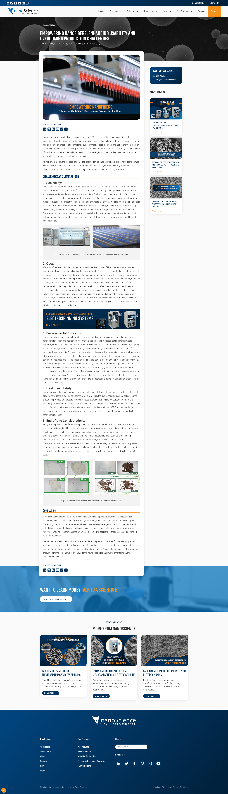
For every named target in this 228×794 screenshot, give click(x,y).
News (43, 766)
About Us (44, 756)
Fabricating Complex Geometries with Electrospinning (164, 673)
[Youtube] (27, 3)
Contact (201, 11)
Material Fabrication (87, 756)
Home (101, 11)
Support (214, 11)
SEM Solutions (84, 751)
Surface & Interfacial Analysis (91, 761)
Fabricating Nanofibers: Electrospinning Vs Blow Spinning (61, 673)
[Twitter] (11, 3)
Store (212, 3)
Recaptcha (157, 787)
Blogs (52, 43)
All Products (83, 747)
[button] (219, 3)
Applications (46, 747)
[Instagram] (23, 3)
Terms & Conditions (180, 787)
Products (114, 11)
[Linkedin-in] (8, 3)
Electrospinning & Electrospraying (84, 43)
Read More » (157, 132)
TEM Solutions (84, 766)
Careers (43, 761)
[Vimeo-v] (19, 3)
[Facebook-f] (15, 3)
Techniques (45, 751)
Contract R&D (198, 3)
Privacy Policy (167, 787)
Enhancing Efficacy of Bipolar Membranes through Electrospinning (114, 673)
